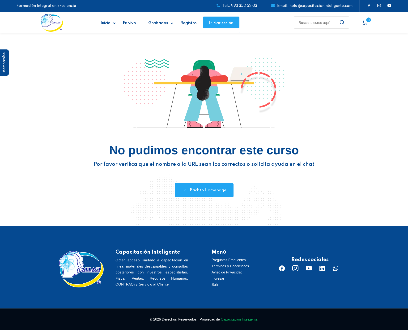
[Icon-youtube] (309, 268)
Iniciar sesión (221, 23)
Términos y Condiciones (230, 266)
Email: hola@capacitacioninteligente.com (315, 6)
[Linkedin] (322, 268)
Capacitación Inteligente (239, 319)
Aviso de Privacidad (227, 272)
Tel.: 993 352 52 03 (239, 6)
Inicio (105, 23)
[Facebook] (282, 268)
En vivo (129, 23)
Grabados (158, 23)
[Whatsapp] (336, 268)
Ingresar (218, 278)
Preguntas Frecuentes (229, 260)
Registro (188, 23)
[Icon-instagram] (295, 268)
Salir (215, 284)
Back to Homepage (208, 190)
